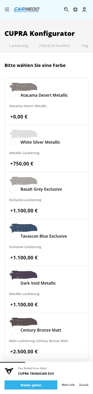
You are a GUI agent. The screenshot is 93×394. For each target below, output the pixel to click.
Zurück (83, 385)
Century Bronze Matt (41, 330)
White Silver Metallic (40, 142)
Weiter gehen (31, 385)
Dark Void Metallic (38, 283)
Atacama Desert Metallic (44, 95)
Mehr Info (68, 385)
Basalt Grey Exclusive (41, 189)
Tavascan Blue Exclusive (44, 236)
